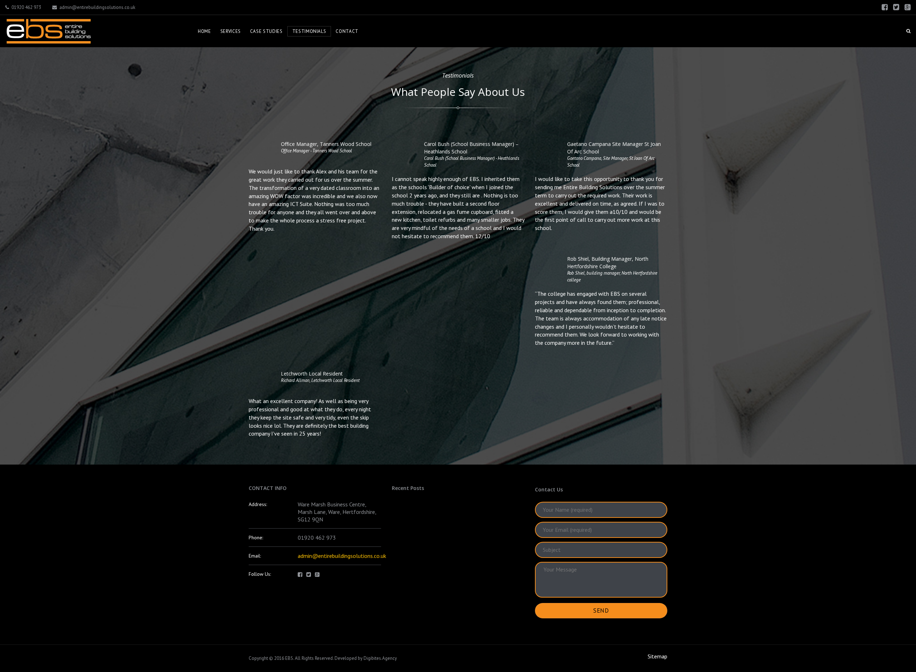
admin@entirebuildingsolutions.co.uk (97, 7)
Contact (347, 31)
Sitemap (657, 656)
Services (230, 31)
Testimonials (309, 31)
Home (204, 31)
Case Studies (266, 31)
